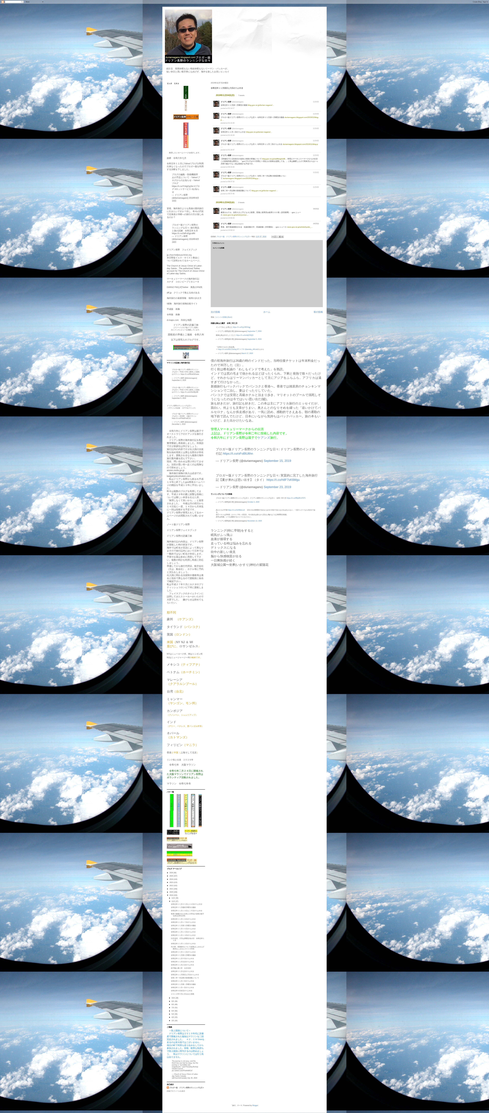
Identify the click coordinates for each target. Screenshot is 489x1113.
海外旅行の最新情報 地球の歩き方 (184, 298)
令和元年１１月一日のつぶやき (182, 987)
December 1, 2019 (178, 424)
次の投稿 (215, 312)
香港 (169, 752)
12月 (173, 898)
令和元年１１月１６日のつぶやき (183, 929)
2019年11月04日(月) (225, 95)
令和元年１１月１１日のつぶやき (183, 952)
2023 (171, 882)
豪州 (170, 619)
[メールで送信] (272, 237)
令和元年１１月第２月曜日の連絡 (183, 955)
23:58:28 (231, 218)
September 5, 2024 (254, 339)
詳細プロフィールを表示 (176, 1091)
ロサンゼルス (188, 646)
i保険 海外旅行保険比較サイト (182, 303)
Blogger (255, 1105)
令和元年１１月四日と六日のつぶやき (185, 975)
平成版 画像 (173, 309)
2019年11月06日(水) (225, 202)
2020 (171, 892)
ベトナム (173, 672)
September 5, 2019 (179, 398)
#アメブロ (240, 349)
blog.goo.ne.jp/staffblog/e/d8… (274, 159)
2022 (171, 886)
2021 (171, 889)
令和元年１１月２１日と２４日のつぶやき (186, 904)
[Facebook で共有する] (280, 237)
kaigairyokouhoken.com (179, 476)
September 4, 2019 (179, 380)
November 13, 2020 (254, 521)
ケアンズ (263, 437)
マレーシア (175, 679)
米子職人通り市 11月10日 (181, 968)
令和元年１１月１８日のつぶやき (183, 919)
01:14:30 (231, 123)
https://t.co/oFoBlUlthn (238, 453)
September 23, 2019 (277, 487)
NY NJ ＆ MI (184, 642)
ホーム (266, 312)
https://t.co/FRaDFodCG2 (181, 418)
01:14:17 (231, 108)
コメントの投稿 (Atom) (223, 317)
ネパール (173, 733)
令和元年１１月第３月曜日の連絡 (183, 925)
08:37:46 (231, 194)
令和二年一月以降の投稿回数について (185, 978)
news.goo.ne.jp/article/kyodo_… (300, 227)
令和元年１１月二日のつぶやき (182, 981)
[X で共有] (277, 237)
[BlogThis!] (275, 237)
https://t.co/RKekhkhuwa (190, 374)
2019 (171, 895)
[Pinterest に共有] (282, 237)
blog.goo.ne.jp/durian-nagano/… (261, 105)
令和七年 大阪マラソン (182, 764)
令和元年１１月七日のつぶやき (182, 971)
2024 (171, 879)
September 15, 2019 (277, 460)
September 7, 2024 (254, 331)
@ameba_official (251, 349)
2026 (171, 873)
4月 (173, 1017)
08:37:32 (231, 182)
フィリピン (175, 745)
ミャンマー (175, 699)
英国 (170, 634)
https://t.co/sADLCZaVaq (227, 349)
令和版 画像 (173, 314)
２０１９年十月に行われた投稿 (182, 994)
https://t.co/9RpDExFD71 (296, 498)
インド (171, 722)
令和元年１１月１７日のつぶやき (183, 922)
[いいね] (318, 108)
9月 (173, 1001)
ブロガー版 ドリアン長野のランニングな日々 (186, 1088)
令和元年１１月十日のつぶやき (182, 958)
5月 (173, 1014)
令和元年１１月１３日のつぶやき (183, 935)
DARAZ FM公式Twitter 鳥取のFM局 (184, 287)
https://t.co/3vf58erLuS (236, 510)
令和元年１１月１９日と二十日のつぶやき (186, 911)
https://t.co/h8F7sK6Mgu (283, 479)
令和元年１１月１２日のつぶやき (183, 944)
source (317, 95)
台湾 (170, 691)
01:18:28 (231, 135)
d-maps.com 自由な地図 (179, 320)
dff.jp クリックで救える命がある (183, 292)
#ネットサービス (183, 189)
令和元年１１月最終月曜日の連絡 (183, 907)
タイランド (175, 627)
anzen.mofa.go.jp (175, 470)
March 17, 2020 (247, 353)
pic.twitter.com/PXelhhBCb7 (182, 1071)
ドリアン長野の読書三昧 (179, 536)
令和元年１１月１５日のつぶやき (183, 932)
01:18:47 (231, 150)
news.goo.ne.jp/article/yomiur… (235, 215)
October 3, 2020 (253, 502)
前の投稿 (318, 312)
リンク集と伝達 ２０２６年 (180, 760)
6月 (173, 1011)
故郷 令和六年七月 (176, 158)
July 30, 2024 (192, 1078)
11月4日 (316, 102)
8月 (173, 1004)
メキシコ (173, 664)
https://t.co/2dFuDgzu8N (183, 233)
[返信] (312, 108)
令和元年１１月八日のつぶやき (182, 965)
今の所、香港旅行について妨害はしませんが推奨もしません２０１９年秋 (187, 948)
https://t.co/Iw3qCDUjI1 (244, 335)
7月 (173, 1008)
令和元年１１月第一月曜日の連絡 (183, 984)
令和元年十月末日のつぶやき (181, 991)
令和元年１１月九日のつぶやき (182, 962)
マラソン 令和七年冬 (179, 783)
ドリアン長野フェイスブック (182, 530)
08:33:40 (231, 167)
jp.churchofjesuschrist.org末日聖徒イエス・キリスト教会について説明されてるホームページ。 (184, 258)
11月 (173, 901)
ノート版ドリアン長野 (178, 524)
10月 (173, 998)
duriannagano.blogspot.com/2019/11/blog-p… (241, 178)
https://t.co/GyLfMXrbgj (241, 327)
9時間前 (316, 209)
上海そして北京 (189, 752)
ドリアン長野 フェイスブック (182, 249)
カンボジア (175, 710)
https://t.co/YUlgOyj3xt (183, 186)
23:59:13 (231, 230)
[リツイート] (315, 108)
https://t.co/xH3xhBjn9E (189, 392)
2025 (171, 876)
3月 (173, 1021)
